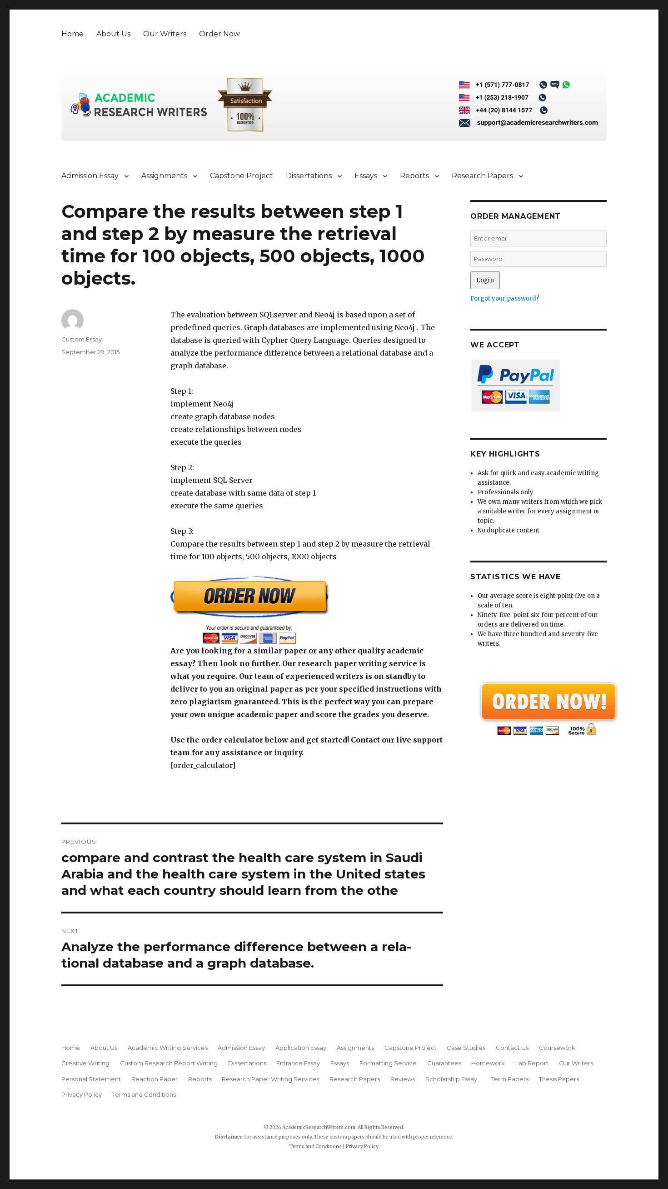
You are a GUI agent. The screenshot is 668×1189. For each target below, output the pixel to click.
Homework (488, 1063)
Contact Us (512, 1047)
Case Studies (466, 1047)
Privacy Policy (81, 1094)
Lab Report (531, 1063)
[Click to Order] (306, 610)
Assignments (164, 175)
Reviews (402, 1079)
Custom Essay (81, 339)
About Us (113, 34)
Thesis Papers (559, 1079)
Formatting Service (388, 1063)
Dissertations (309, 175)
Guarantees (444, 1063)
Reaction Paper (154, 1079)
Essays (365, 175)
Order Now (219, 34)
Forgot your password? (504, 298)
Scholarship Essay (453, 1079)
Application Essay (300, 1047)
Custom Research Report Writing (169, 1063)
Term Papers (509, 1079)
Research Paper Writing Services (270, 1079)
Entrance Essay (298, 1063)
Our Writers (164, 34)
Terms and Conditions (144, 1094)
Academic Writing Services (168, 1047)
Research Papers (482, 175)
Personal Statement (91, 1079)
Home (72, 34)
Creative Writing (85, 1063)
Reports (414, 175)
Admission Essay (90, 175)
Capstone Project (241, 175)
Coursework (557, 1047)
